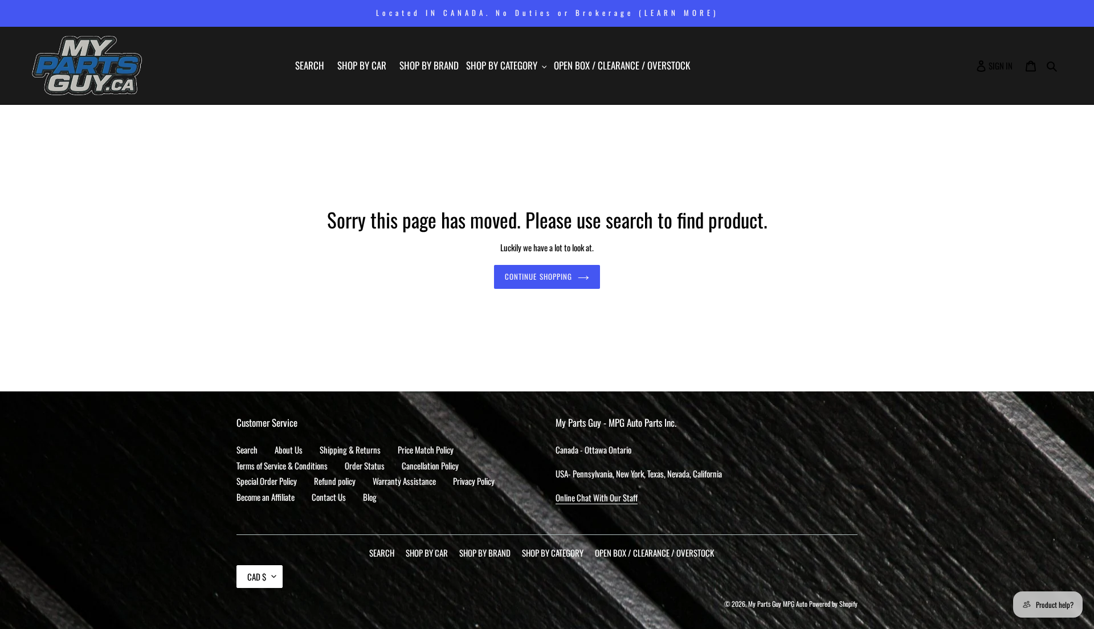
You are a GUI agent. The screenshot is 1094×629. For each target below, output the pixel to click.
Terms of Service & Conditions (282, 465)
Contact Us (329, 497)
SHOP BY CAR (427, 552)
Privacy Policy (474, 481)
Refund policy (335, 481)
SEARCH (381, 552)
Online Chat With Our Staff (597, 497)
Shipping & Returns (350, 449)
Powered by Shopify (833, 603)
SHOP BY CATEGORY (552, 552)
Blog (370, 497)
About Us (289, 449)
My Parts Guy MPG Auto (777, 603)
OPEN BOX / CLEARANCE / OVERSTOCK (654, 552)
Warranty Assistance (404, 481)
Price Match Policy (426, 449)
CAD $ (256, 576)
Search (247, 449)
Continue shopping (538, 276)
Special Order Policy (266, 481)
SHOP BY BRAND (485, 552)
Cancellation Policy (430, 465)
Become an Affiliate (265, 497)
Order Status (365, 465)
